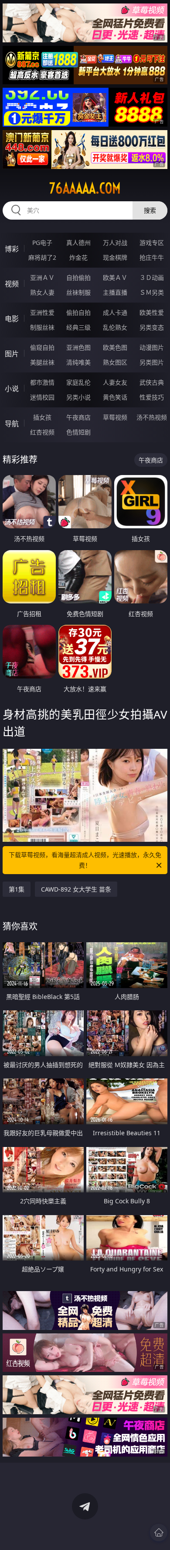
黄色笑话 (115, 397)
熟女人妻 (42, 292)
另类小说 (78, 397)
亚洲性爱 (42, 312)
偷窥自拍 (42, 347)
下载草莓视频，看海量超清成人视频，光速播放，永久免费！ (85, 860)
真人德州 (78, 242)
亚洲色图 (78, 347)
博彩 (12, 249)
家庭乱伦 (78, 382)
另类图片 (151, 362)
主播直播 (115, 292)
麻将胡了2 (42, 257)
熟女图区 (115, 362)
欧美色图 (115, 347)
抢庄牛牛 (151, 257)
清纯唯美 (78, 362)
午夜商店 (78, 417)
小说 (12, 388)
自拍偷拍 (78, 277)
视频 (12, 284)
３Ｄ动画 (151, 277)
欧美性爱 (151, 312)
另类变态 (151, 327)
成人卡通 (115, 312)
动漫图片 (151, 347)
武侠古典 (151, 382)
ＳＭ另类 (151, 292)
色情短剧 (78, 432)
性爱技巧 (151, 397)
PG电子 (42, 242)
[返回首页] (158, 1532)
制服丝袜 (42, 327)
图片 (12, 353)
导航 (12, 423)
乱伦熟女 (115, 327)
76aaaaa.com (85, 188)
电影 (12, 319)
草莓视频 (115, 417)
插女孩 (42, 417)
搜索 (150, 210)
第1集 (16, 889)
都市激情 (42, 382)
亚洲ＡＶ (42, 277)
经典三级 (78, 327)
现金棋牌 (115, 257)
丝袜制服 (78, 292)
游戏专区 (151, 242)
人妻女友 (115, 382)
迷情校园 (42, 397)
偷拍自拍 (78, 312)
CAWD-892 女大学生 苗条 (76, 889)
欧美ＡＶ (115, 277)
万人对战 (115, 242)
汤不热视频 (151, 417)
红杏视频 (42, 432)
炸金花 (78, 257)
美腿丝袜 (42, 362)
